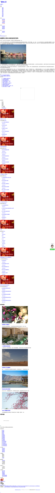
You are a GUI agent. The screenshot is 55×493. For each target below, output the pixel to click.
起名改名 (3, 460)
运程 (2, 10)
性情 (2, 13)
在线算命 (3, 435)
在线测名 (3, 437)
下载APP (1, 4)
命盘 (2, 7)
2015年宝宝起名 (4, 443)
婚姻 (2, 8)
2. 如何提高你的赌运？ (5, 79)
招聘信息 (3, 451)
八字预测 (3, 21)
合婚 (2, 14)
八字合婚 (3, 470)
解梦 (2, 15)
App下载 (3, 23)
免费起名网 (15, 486)
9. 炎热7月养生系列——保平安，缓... (7, 85)
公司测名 (3, 439)
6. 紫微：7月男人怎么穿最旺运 (6, 82)
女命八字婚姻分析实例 (6, 410)
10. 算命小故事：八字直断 (6, 86)
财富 (2, 9)
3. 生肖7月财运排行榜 (5, 80)
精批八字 (3, 471)
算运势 (3, 430)
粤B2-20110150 (38, 489)
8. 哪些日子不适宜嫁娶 (5, 84)
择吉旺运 (3, 22)
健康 (2, 11)
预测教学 (3, 28)
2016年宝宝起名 (4, 444)
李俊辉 (3, 457)
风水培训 (3, 440)
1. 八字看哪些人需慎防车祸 (6, 78)
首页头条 (3, 35)
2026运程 (3, 20)
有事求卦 (3, 434)
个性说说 (5, 486)
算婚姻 (3, 431)
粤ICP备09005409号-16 (18, 489)
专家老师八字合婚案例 (6, 367)
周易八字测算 (23, 486)
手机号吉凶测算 (4, 475)
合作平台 (3, 27)
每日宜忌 (3, 438)
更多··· (6, 120)
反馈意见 (3, 450)
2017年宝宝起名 (4, 445)
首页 (1, 35)
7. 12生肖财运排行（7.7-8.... (6, 83)
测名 (2, 16)
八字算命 (11, 486)
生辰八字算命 (19, 486)
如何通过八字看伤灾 (5, 324)
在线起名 (3, 436)
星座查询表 (8, 486)
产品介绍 (3, 31)
